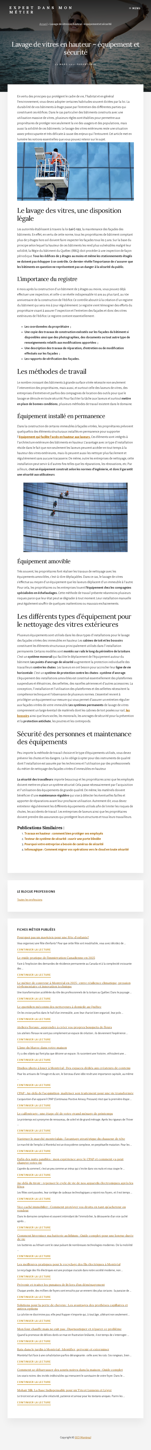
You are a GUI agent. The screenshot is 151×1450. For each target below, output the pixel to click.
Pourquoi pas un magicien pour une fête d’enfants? (53, 937)
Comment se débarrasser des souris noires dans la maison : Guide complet (70, 1370)
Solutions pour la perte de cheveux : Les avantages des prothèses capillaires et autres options (72, 1306)
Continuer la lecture (34, 950)
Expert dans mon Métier (41, 9)
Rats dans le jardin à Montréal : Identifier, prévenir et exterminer (63, 1349)
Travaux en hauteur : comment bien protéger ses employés (63, 833)
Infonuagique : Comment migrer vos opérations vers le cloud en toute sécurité (76, 849)
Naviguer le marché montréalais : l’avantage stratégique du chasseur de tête (71, 1139)
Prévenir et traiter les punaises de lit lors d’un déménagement (61, 1284)
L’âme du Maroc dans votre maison (42, 1047)
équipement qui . (55, 437)
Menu (136, 8)
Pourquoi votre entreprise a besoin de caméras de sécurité (63, 844)
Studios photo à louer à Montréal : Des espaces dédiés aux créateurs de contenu (73, 1068)
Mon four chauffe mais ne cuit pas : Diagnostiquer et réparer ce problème (69, 1329)
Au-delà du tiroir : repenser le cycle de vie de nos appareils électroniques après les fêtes (75, 1184)
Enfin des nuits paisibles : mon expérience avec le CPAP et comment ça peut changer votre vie (70, 1160)
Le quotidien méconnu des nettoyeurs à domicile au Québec (59, 1007)
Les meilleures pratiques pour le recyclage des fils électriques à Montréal (68, 1264)
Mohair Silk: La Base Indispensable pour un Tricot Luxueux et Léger (64, 1390)
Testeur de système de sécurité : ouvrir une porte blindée (62, 839)
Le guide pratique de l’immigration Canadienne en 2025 (56, 957)
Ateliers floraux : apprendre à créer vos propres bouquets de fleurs (64, 1027)
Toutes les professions (29, 899)
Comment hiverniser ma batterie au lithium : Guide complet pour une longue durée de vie (75, 1237)
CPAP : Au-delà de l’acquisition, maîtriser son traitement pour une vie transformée (75, 1093)
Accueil (43, 24)
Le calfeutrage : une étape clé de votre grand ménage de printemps (65, 1113)
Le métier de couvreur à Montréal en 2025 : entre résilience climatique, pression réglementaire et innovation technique (74, 984)
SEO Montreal (83, 1437)
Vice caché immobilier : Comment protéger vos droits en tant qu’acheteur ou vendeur (71, 1208)
